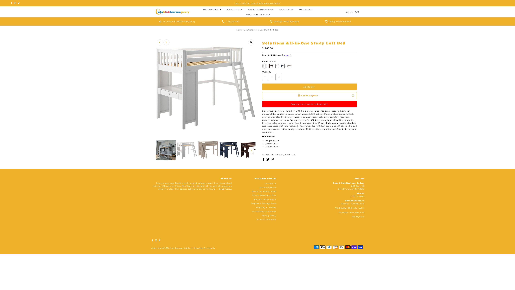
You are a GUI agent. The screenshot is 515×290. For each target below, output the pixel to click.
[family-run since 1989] (326, 22)
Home (239, 30)
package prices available (286, 21)
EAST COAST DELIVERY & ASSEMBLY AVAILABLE (257, 3)
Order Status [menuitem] (306, 9)
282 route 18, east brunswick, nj (179, 21)
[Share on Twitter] (268, 160)
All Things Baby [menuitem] (211, 9)
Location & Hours (267, 187)
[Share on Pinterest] (273, 160)
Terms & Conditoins (266, 219)
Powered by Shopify (204, 248)
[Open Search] (347, 12)
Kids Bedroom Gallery (181, 248)
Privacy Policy (269, 215)
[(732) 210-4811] (223, 22)
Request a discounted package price (309, 104)
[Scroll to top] (509, 284)
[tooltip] (353, 95)
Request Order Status (265, 199)
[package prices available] (271, 22)
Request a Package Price (263, 203)
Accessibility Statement (264, 211)
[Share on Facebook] (264, 160)
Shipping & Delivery (266, 207)
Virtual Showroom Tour (264, 195)
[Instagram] (15, 3)
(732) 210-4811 (233, 21)
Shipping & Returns (285, 154)
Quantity (266, 72)
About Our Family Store (264, 191)
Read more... (225, 189)
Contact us (267, 154)
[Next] (166, 42)
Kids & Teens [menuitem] (233, 9)
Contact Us (270, 183)
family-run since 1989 (340, 21)
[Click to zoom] (251, 42)
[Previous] (160, 42)
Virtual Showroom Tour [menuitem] (260, 9)
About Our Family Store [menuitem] (258, 15)
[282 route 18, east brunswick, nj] (160, 22)
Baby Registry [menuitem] (286, 9)
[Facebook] (11, 3)
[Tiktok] (18, 3)
